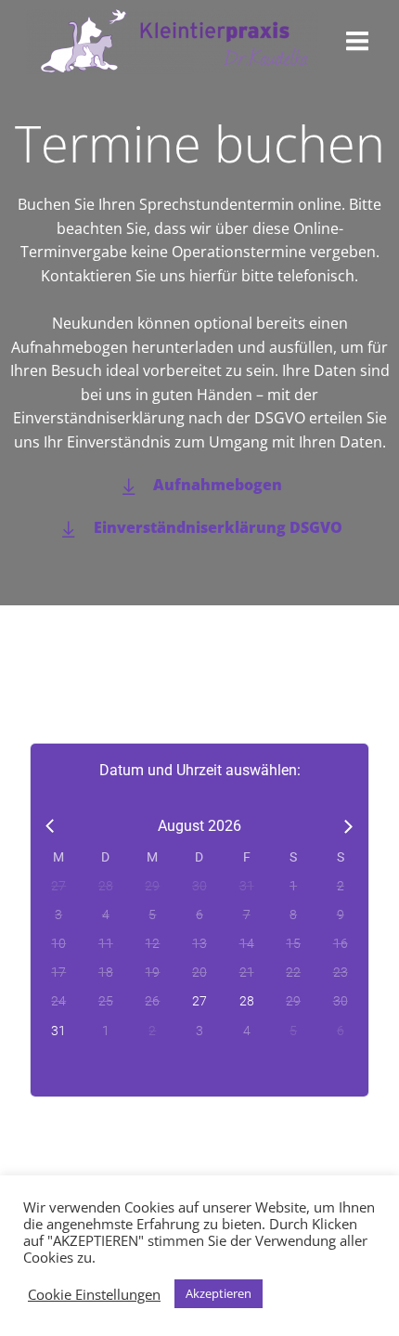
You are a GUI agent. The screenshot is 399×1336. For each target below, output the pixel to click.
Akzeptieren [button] (218, 1293)
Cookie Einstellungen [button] (94, 1294)
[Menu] (357, 41)
